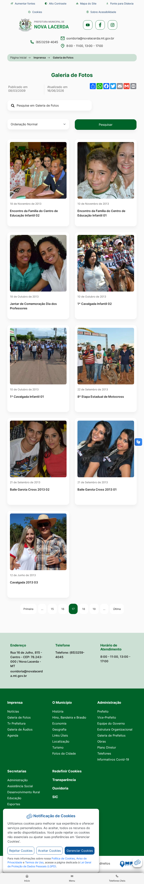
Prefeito (103, 711)
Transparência (64, 780)
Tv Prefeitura (16, 723)
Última (117, 608)
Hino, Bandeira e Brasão (69, 717)
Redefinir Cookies (67, 771)
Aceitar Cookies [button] (49, 850)
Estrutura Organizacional (114, 729)
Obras (101, 741)
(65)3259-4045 (47, 42)
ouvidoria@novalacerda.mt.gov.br (90, 38)
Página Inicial (18, 57)
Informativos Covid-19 (113, 759)
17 (73, 608)
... (42, 608)
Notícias (13, 711)
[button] (35, 11)
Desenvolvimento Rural (23, 792)
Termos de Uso (34, 862)
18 (83, 608)
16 (62, 608)
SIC (55, 797)
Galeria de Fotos (19, 717)
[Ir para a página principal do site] (44, 25)
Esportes (13, 804)
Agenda (12, 735)
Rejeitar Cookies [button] (20, 850)
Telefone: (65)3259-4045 (69, 655)
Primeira (28, 608)
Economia (59, 723)
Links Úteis (60, 735)
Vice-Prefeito (106, 717)
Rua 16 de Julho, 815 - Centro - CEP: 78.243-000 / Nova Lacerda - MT (26, 659)
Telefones (104, 753)
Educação (14, 798)
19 (94, 608)
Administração (17, 780)
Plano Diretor (106, 747)
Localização (60, 741)
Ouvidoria (60, 788)
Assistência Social (20, 786)
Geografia (59, 729)
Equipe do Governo (111, 723)
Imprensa (40, 57)
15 (52, 608)
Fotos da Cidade (64, 753)
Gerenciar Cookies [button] (80, 850)
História (57, 711)
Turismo (58, 747)
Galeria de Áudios (19, 729)
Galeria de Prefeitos (111, 735)
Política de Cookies (63, 858)
